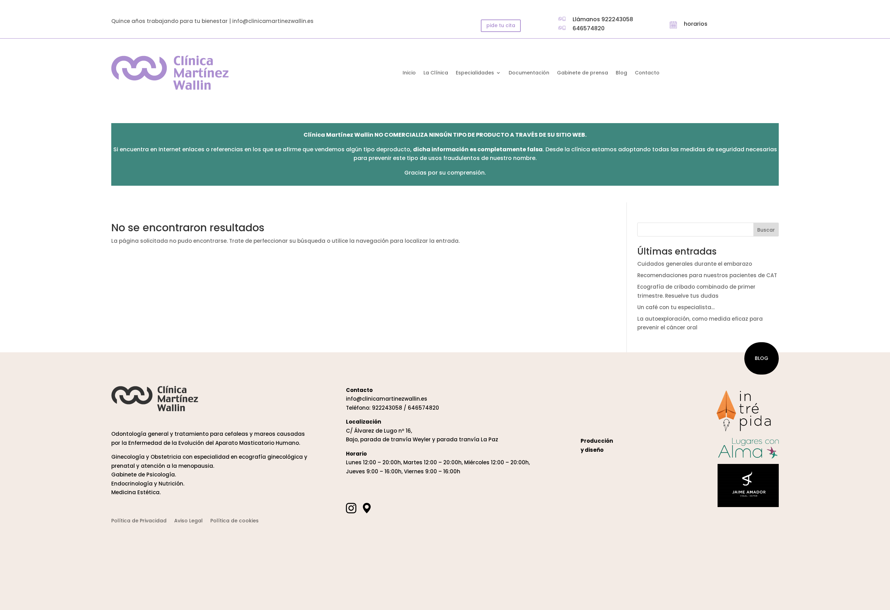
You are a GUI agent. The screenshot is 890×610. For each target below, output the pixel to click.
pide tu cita (500, 25)
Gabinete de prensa (582, 73)
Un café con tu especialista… (676, 307)
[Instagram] (351, 508)
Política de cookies (234, 521)
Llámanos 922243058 (603, 19)
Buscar (766, 229)
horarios (695, 24)
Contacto (647, 73)
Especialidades (475, 73)
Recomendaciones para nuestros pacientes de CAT (707, 275)
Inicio (409, 73)
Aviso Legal (188, 521)
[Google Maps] (367, 508)
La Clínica (435, 73)
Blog (621, 73)
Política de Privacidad (139, 521)
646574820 (589, 28)
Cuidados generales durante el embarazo (694, 263)
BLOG (761, 358)
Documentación (529, 73)
